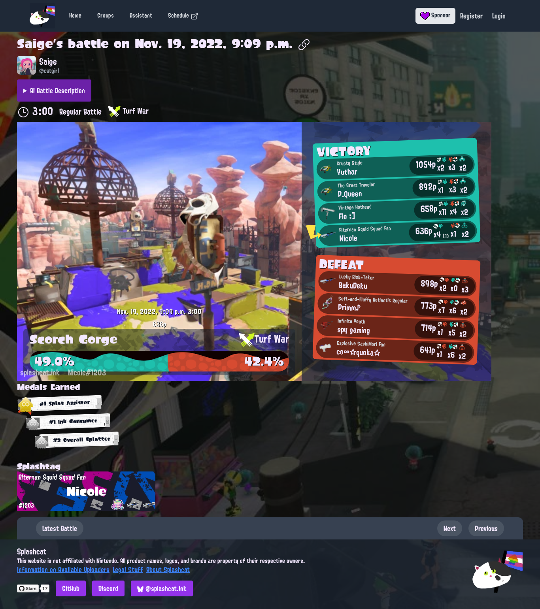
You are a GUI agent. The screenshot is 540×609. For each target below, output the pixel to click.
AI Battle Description (57, 90)
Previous (486, 528)
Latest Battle (59, 528)
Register (471, 15)
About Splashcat (168, 569)
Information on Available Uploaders (63, 569)
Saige (35, 43)
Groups (105, 15)
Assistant (141, 15)
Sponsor (440, 15)
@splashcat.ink (165, 588)
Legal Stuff (128, 569)
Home (75, 15)
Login (499, 15)
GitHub (70, 588)
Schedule (179, 15)
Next (450, 528)
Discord (108, 588)
